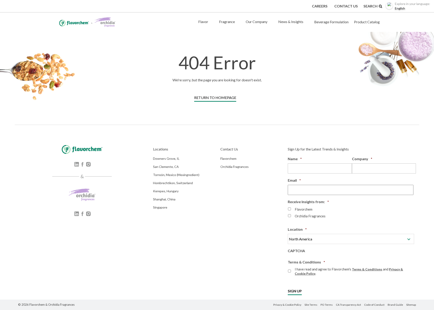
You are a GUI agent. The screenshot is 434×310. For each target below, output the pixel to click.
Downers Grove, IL (166, 158)
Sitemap (411, 304)
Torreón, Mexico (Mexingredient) (176, 175)
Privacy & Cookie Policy (287, 304)
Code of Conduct (374, 304)
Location (297, 229)
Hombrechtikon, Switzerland (173, 183)
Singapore (160, 207)
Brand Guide (395, 304)
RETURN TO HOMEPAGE (215, 97)
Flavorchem (228, 158)
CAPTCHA (296, 251)
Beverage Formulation (331, 22)
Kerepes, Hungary (166, 191)
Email (294, 180)
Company (362, 159)
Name (295, 159)
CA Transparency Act (348, 304)
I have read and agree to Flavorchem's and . (349, 271)
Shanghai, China (164, 199)
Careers (320, 6)
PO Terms (327, 304)
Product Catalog (367, 22)
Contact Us (346, 6)
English (412, 6)
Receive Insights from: (308, 202)
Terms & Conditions (306, 262)
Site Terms (310, 304)
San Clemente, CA (166, 167)
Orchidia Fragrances (234, 167)
